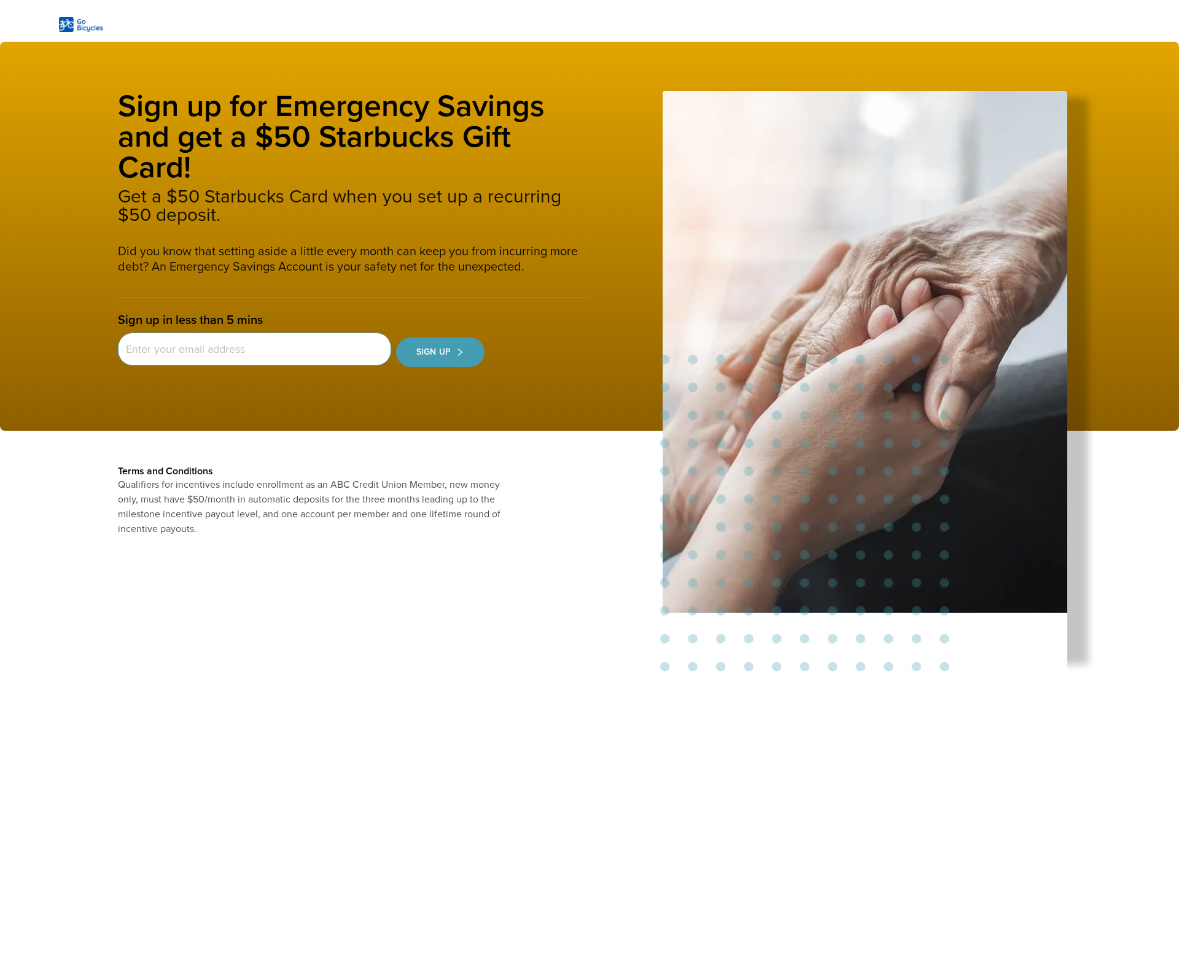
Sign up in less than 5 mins (190, 320)
